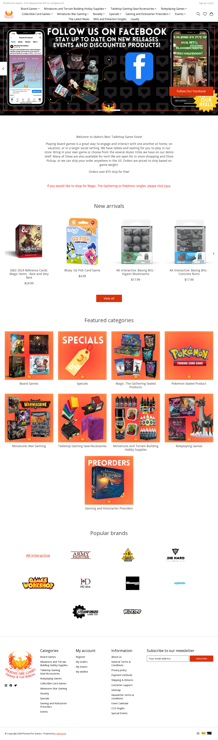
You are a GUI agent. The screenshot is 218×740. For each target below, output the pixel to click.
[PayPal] (203, 733)
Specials (82, 383)
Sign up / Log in (206, 3)
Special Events (119, 713)
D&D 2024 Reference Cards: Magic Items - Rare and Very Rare (29, 273)
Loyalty (135, 19)
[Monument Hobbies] (132, 584)
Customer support (122, 685)
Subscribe (201, 658)
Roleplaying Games (189, 446)
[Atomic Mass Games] (128, 555)
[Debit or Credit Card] (209, 733)
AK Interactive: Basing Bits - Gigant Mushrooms (135, 272)
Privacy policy (119, 670)
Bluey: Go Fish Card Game (82, 270)
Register (80, 656)
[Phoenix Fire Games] (9, 14)
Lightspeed (60, 733)
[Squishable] (180, 584)
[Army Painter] (80, 555)
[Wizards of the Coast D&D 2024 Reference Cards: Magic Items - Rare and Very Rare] (29, 241)
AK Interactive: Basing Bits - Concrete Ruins (189, 272)
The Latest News (78, 19)
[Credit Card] (198, 733)
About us (116, 656)
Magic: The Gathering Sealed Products (136, 385)
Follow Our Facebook (191, 91)
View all (109, 298)
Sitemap (116, 690)
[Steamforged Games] (85, 612)
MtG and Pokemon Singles (110, 19)
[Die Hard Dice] (175, 555)
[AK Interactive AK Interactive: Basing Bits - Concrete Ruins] (189, 241)
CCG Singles (118, 708)
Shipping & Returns (122, 680)
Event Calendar (120, 703)
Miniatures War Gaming (29, 446)
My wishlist (82, 671)
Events (44, 711)
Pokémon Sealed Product (189, 383)
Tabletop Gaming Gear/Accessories (82, 446)
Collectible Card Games (53, 683)
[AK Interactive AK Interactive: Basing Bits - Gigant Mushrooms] (135, 241)
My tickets (81, 666)
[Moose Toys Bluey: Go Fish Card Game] (82, 241)
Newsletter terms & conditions (122, 696)
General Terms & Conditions (121, 663)
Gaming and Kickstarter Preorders (109, 508)
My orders (82, 661)
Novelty (44, 693)
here (167, 186)
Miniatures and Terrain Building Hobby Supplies (135, 448)
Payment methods (121, 675)
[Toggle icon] (198, 14)
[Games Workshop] (38, 584)
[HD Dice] (85, 584)
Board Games (29, 383)
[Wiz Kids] (132, 612)
